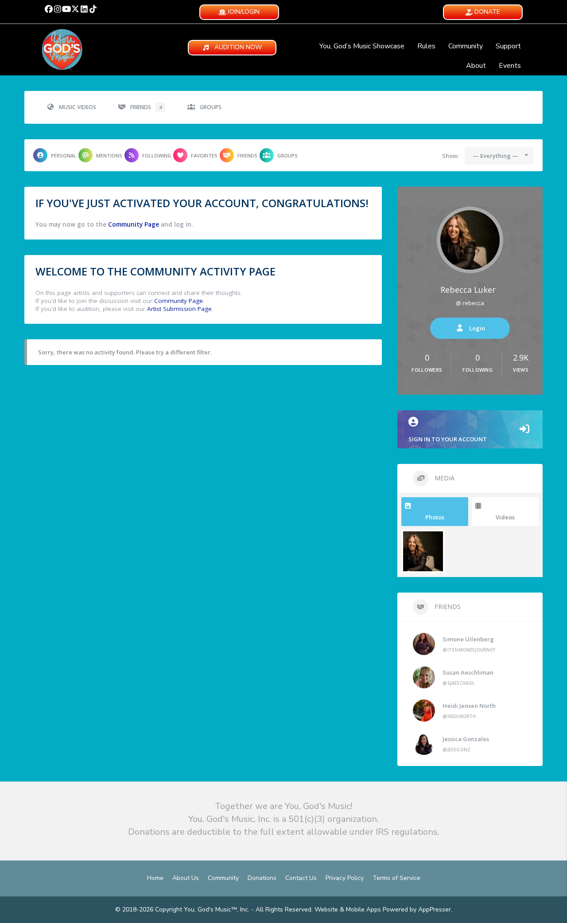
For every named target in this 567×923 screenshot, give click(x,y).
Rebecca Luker (468, 289)
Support (508, 46)
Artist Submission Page (179, 309)
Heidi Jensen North (469, 706)
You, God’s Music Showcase (361, 46)
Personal (63, 155)
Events (510, 66)
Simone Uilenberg (468, 639)
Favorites (204, 155)
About (476, 66)
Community (465, 46)
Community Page (133, 224)
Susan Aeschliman (468, 672)
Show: (450, 155)
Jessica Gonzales (466, 739)
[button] (48, 8)
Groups (210, 107)
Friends (146, 107)
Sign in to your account (447, 439)
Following (156, 155)
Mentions (109, 155)
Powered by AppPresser (417, 909)
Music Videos (77, 107)
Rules (426, 46)
